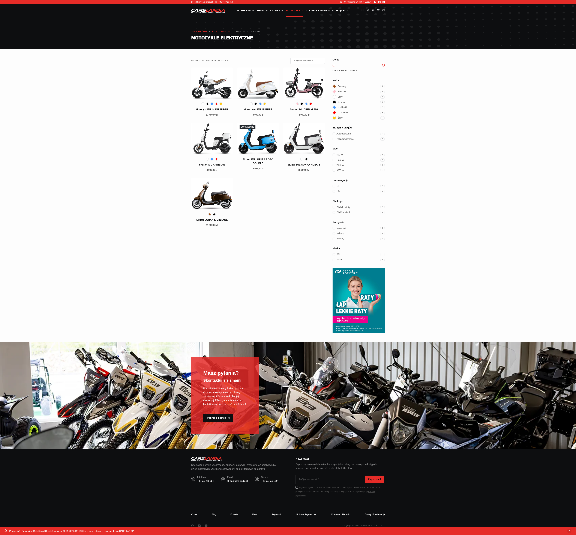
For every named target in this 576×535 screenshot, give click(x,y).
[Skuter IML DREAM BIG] (304, 83)
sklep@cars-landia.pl (204, 2)
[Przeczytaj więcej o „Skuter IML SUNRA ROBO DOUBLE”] (244, 150)
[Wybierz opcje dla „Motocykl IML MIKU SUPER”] (198, 95)
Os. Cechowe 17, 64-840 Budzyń (357, 2)
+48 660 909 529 (269, 481)
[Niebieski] (211, 103)
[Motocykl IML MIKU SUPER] (212, 83)
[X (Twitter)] (199, 525)
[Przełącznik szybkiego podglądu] (226, 95)
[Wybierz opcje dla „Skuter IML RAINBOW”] (198, 150)
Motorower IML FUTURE (258, 109)
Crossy (275, 10)
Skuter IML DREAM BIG (304, 109)
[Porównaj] (378, 10)
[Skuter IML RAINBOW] (212, 138)
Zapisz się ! (374, 479)
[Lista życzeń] (373, 10)
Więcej (340, 10)
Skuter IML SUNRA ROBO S (304, 164)
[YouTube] (383, 2)
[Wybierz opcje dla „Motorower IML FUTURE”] (244, 95)
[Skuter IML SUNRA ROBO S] (304, 138)
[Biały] (202, 103)
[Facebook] (375, 2)
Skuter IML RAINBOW (212, 164)
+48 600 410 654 (226, 2)
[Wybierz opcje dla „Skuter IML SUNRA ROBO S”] (290, 150)
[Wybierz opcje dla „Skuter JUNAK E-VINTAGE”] (198, 205)
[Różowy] (297, 103)
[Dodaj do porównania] (216, 95)
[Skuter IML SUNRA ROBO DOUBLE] (258, 138)
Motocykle (293, 10)
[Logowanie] (368, 10)
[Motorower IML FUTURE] (258, 83)
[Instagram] (379, 2)
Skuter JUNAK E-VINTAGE (212, 220)
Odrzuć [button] (569, 531)
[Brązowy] (209, 214)
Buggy (260, 10)
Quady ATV (244, 10)
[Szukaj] (363, 10)
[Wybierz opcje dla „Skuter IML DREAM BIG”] (290, 95)
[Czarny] (207, 103)
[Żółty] (220, 103)
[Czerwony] (216, 103)
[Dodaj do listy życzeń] (207, 95)
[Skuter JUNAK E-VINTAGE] (212, 193)
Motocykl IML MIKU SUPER (212, 109)
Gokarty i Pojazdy (318, 10)
